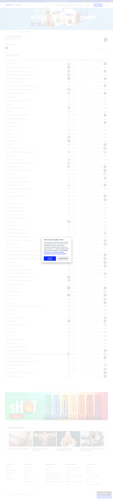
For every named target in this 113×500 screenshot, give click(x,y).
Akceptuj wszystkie (50, 258)
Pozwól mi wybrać (61, 253)
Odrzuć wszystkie (63, 258)
